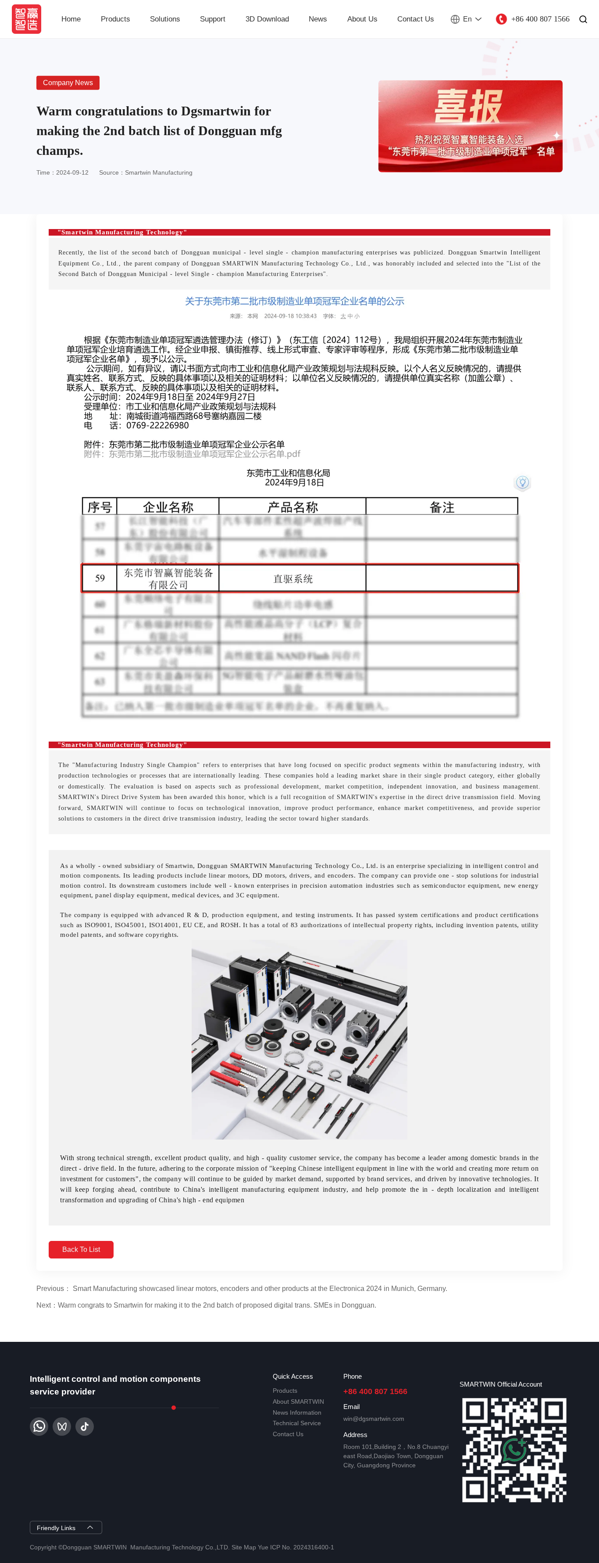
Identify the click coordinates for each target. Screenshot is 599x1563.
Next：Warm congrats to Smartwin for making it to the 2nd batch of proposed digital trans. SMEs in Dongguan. (206, 1305)
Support (212, 19)
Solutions (165, 19)
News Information (297, 1412)
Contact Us (415, 19)
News (318, 19)
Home (71, 19)
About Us (362, 19)
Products (115, 19)
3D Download (267, 19)
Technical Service (297, 1423)
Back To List (81, 1249)
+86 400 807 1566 (375, 1391)
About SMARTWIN (298, 1401)
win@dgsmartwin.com (373, 1418)
